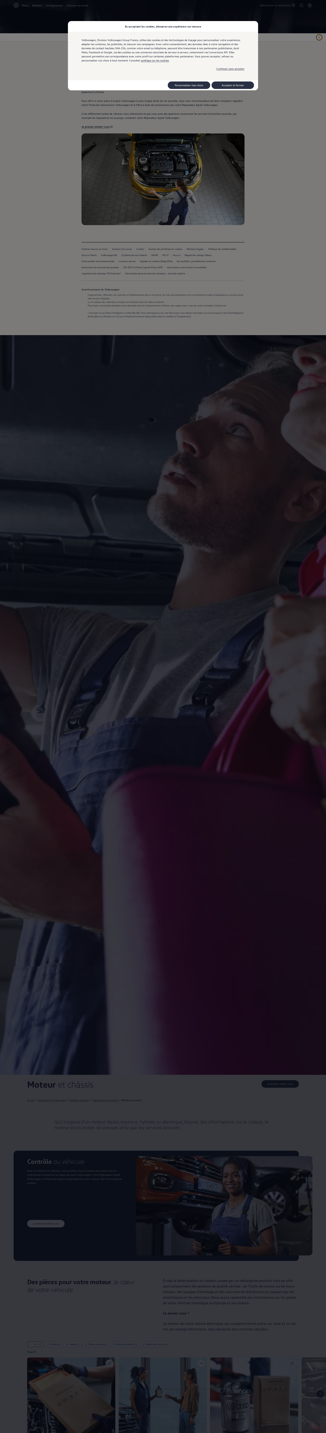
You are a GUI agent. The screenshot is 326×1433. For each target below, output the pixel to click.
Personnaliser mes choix (189, 85)
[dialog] (163, 716)
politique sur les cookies (155, 60)
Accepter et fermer (233, 85)
